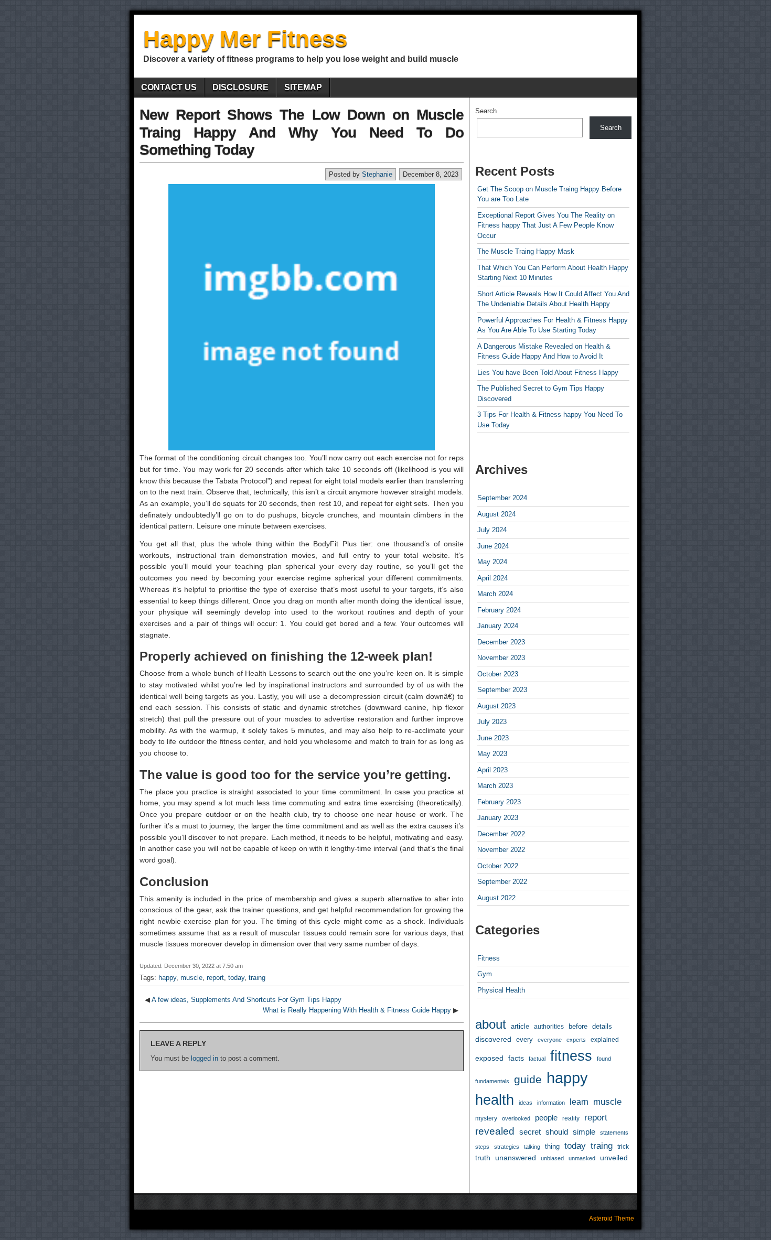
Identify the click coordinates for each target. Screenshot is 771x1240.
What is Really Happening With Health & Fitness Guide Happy (357, 1010)
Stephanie (377, 174)
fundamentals (492, 1081)
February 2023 (499, 802)
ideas (525, 1102)
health (494, 1100)
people (546, 1117)
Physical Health (501, 990)
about (490, 1024)
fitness (571, 1056)
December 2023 (501, 642)
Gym (484, 974)
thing (552, 1146)
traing (257, 978)
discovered (493, 1039)
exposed (489, 1058)
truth (482, 1157)
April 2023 (492, 770)
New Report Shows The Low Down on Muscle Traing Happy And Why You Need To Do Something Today (302, 132)
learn (579, 1101)
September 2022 (502, 882)
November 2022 (501, 850)
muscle (191, 978)
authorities (549, 1026)
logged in (204, 1058)
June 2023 (493, 738)
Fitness (488, 958)
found (604, 1058)
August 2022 (496, 898)
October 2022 (497, 866)
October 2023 (497, 674)
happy (167, 978)
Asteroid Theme (611, 1218)
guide (528, 1079)
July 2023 (492, 722)
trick (623, 1146)
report (215, 978)
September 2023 (502, 690)
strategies (506, 1147)
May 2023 (492, 754)
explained (605, 1039)
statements (614, 1132)
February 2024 (499, 610)
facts (516, 1058)
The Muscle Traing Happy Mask (525, 251)
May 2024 (492, 562)
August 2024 (496, 514)
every (524, 1039)
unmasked (582, 1158)
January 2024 (497, 626)
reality (571, 1118)
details (602, 1026)
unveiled (614, 1157)
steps (482, 1147)
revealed (495, 1131)
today (236, 978)
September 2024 (502, 498)
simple (584, 1132)
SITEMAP (303, 87)
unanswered (515, 1157)
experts (576, 1040)
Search (486, 111)
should (556, 1132)
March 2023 (495, 786)
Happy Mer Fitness (245, 38)
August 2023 (496, 706)
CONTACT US (169, 87)
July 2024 (492, 530)
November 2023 (501, 658)
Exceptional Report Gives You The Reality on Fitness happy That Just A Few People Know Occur (546, 225)
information (551, 1102)
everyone (550, 1040)
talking (532, 1147)
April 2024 (492, 578)
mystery (486, 1118)
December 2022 (501, 834)
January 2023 (497, 818)
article (520, 1026)
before (578, 1026)
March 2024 (495, 594)
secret (530, 1132)
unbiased (552, 1158)
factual (537, 1058)
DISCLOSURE (240, 87)
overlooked (516, 1118)
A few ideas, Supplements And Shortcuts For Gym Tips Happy (246, 1000)
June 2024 (493, 546)
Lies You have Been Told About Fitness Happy (547, 372)
